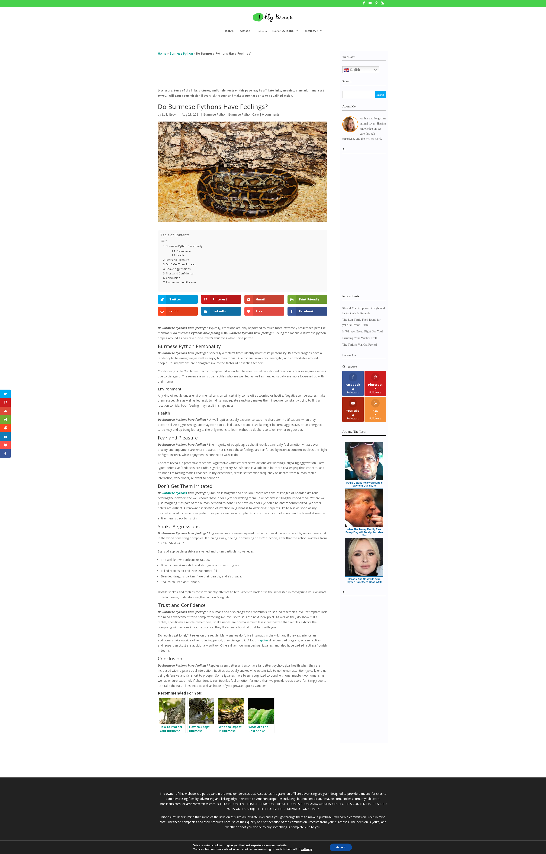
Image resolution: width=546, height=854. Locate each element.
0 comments (271, 114)
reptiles (263, 640)
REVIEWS (311, 31)
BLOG (262, 31)
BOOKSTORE (283, 31)
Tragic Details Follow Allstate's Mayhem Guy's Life (364, 484)
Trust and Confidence (179, 273)
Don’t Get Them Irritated (181, 264)
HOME (229, 31)
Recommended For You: (181, 282)
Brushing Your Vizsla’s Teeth (360, 338)
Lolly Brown (170, 114)
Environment (184, 251)
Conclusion (173, 278)
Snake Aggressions (178, 269)
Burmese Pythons (174, 493)
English (354, 69)
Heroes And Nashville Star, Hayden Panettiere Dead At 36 (364, 581)
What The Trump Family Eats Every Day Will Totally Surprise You (364, 532)
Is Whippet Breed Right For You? (362, 331)
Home (162, 53)
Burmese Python (181, 53)
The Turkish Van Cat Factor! (359, 344)
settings (306, 849)
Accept (341, 847)
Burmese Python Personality (184, 246)
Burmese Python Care (243, 114)
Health (180, 255)
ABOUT (246, 31)
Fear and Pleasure (177, 260)
